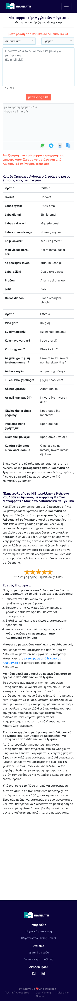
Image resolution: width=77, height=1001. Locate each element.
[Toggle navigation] (66, 6)
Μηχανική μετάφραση (43, 931)
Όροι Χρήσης (43, 992)
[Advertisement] (38, 856)
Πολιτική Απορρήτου (17, 992)
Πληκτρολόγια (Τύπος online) (38, 937)
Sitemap (40, 996)
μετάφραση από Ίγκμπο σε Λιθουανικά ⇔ (38, 34)
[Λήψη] (60, 146)
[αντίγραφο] (68, 146)
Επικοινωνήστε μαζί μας (38, 959)
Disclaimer (63, 992)
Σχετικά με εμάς (38, 952)
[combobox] (19, 41)
